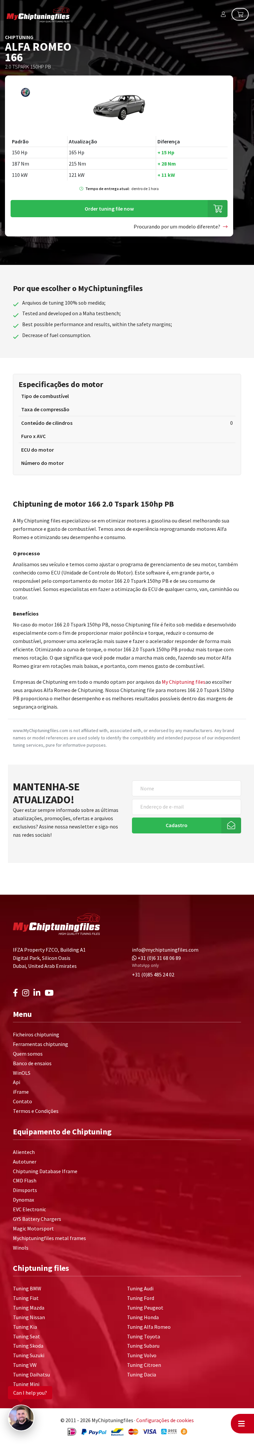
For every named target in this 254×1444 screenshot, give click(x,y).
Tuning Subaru (143, 1345)
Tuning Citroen (144, 1365)
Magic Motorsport (33, 1228)
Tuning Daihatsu (31, 1374)
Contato (22, 1101)
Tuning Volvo (141, 1355)
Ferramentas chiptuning (40, 1044)
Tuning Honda (143, 1317)
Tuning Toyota (143, 1336)
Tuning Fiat (26, 1298)
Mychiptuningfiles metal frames (49, 1238)
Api (16, 1082)
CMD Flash (24, 1180)
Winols (20, 1247)
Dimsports (25, 1190)
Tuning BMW (27, 1288)
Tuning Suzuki (28, 1355)
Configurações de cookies (165, 1420)
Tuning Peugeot (145, 1307)
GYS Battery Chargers (37, 1219)
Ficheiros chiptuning (36, 1034)
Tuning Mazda (28, 1307)
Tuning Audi (140, 1288)
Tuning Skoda (28, 1345)
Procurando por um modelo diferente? (177, 226)
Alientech (24, 1152)
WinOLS (21, 1073)
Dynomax (23, 1199)
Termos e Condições (36, 1111)
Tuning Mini (26, 1384)
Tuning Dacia (141, 1374)
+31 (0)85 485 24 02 (153, 974)
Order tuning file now (109, 208)
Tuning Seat (26, 1336)
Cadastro (177, 825)
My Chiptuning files (183, 681)
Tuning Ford (140, 1298)
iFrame (21, 1091)
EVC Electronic (29, 1209)
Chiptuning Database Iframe (45, 1171)
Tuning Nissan (29, 1317)
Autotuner (24, 1161)
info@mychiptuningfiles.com (165, 949)
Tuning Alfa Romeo (149, 1326)
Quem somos (28, 1053)
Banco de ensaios (32, 1063)
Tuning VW (25, 1365)
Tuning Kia (25, 1326)
